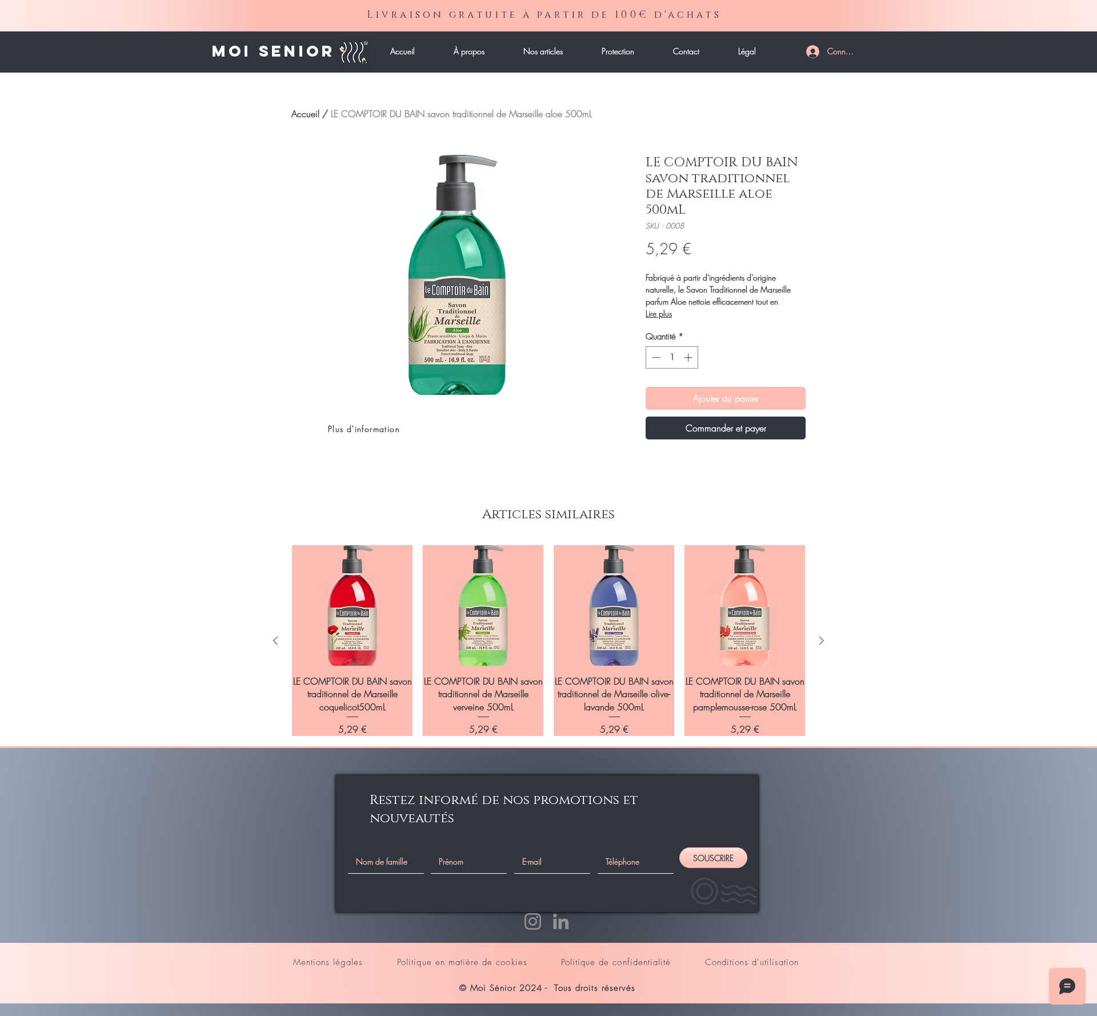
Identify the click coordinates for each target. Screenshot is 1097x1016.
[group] (548, 641)
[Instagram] (533, 921)
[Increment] (689, 357)
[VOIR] (305, 51)
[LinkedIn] (561, 921)
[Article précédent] (275, 640)
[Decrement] (655, 357)
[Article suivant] (821, 640)
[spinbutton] (672, 357)
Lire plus (659, 313)
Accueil (305, 113)
